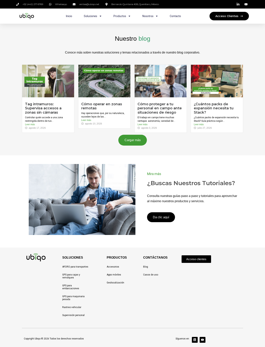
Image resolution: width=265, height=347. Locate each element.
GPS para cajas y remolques (71, 276)
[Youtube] (202, 340)
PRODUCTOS (117, 257)
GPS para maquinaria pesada (73, 298)
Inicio (69, 16)
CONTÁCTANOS (155, 257)
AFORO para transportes (75, 266)
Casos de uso (150, 274)
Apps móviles (114, 274)
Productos (119, 16)
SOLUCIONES (72, 257)
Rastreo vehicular (71, 307)
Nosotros (147, 16)
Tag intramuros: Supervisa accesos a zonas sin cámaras (43, 108)
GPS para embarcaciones (70, 287)
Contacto (175, 16)
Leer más (30, 124)
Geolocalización (115, 282)
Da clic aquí (161, 217)
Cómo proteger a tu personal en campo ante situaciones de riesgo (160, 108)
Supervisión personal (73, 315)
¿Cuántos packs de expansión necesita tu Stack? (214, 108)
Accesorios (113, 266)
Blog (145, 266)
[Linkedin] (195, 340)
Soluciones (90, 16)
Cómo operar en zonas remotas (101, 106)
